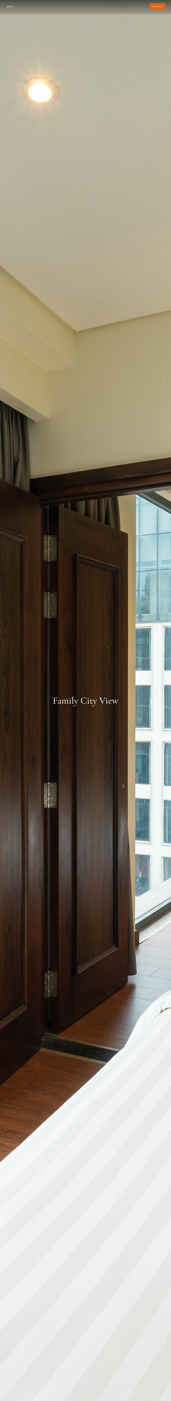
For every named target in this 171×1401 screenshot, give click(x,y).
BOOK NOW (157, 7)
